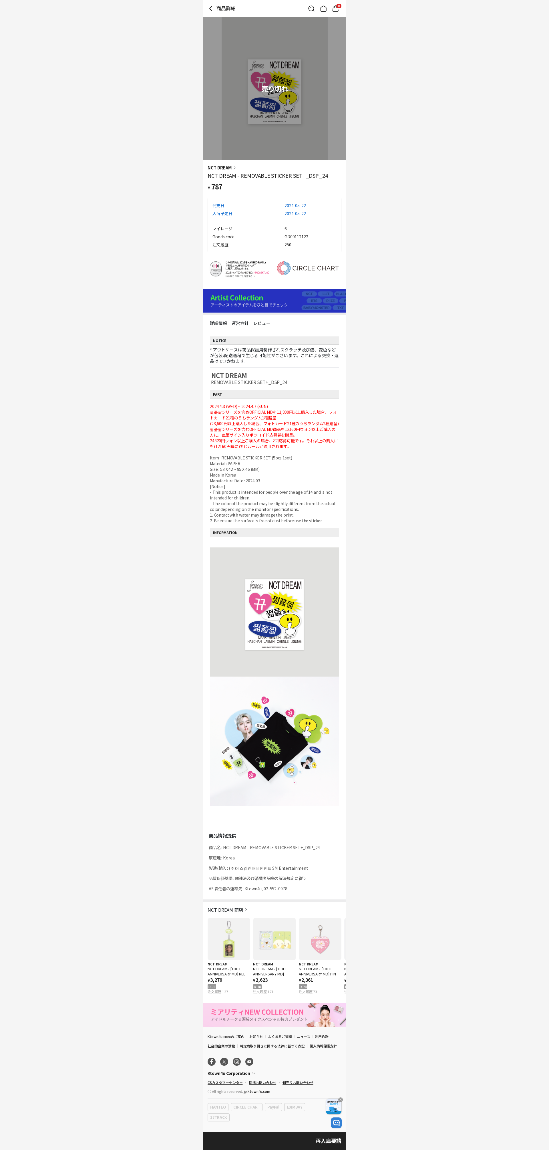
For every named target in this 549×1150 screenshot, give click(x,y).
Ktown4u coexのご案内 (226, 1036)
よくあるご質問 (280, 1036)
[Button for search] (311, 8)
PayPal (273, 1107)
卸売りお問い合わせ (298, 1082)
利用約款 (322, 1036)
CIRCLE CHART (246, 1107)
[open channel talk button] (336, 1122)
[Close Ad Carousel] (340, 1099)
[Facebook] (212, 1062)
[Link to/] (323, 8)
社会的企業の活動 (221, 1045)
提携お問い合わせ (262, 1082)
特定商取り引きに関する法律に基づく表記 (272, 1045)
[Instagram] (237, 1062)
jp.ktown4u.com (257, 1091)
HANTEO (218, 1107)
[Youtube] (249, 1062)
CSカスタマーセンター (225, 1082)
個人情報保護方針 (323, 1045)
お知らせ (256, 1036)
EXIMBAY (295, 1107)
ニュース (303, 1036)
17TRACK (218, 1117)
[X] (224, 1062)
